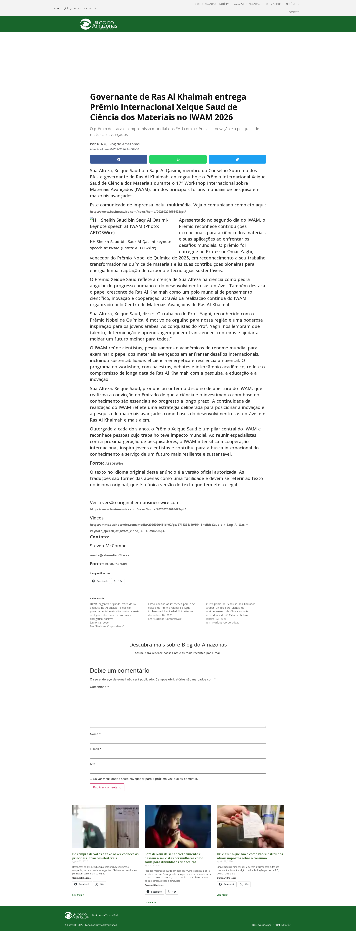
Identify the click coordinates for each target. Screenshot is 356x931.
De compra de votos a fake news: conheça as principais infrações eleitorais (105, 856)
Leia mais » (78, 894)
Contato (294, 12)
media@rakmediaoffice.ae (109, 555)
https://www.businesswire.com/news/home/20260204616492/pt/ (138, 212)
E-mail (95, 748)
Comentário (99, 686)
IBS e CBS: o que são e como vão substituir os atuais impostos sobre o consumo (250, 856)
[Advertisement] (178, 60)
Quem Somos (273, 4)
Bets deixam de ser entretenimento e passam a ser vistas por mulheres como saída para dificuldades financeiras (174, 858)
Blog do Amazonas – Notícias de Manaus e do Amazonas (228, 4)
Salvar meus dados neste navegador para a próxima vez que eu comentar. (145, 778)
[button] (118, 159)
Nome (95, 734)
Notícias (291, 4)
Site (92, 763)
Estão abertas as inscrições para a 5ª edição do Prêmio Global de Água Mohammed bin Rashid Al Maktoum (171, 607)
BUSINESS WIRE (116, 564)
